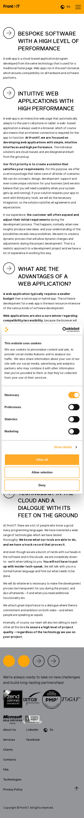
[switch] (74, 407)
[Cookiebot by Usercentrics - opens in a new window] (62, 329)
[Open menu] (78, 7)
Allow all (42, 459)
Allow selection (42, 472)
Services (9, 740)
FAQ (6, 769)
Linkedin (32, 730)
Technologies (12, 779)
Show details (63, 447)
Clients (8, 749)
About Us (9, 730)
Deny (42, 485)
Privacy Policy (12, 789)
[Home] (11, 7)
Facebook (33, 740)
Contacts (9, 759)
